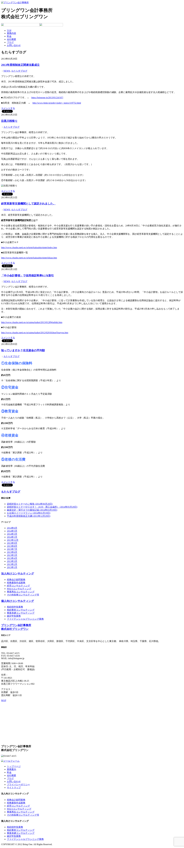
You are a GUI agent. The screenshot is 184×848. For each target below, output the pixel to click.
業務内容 (11, 33)
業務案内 (11, 769)
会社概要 (11, 39)
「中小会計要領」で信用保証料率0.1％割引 (27, 275)
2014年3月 (12, 534)
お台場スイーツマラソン (28, 513)
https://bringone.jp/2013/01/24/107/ (47, 97)
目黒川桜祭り (9, 120)
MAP (3, 700)
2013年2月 (12, 564)
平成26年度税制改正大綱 (28, 516)
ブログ (10, 42)
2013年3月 (12, 561)
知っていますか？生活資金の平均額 (23, 350)
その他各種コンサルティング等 (23, 594)
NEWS (6, 71)
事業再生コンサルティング (20, 591)
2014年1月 (12, 537)
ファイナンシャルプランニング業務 (25, 619)
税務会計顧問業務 (16, 579)
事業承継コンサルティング (20, 613)
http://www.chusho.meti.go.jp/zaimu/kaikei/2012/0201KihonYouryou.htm (34, 332)
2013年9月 (12, 543)
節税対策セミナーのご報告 (30, 504)
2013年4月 (12, 558)
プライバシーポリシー (18, 784)
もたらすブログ (19, 71)
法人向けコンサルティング (17, 573)
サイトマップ (14, 787)
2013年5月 (12, 555)
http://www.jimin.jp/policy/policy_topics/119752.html (56, 103)
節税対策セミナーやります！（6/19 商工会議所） (42, 507)
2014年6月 (12, 528)
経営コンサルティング (18, 585)
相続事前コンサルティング (20, 610)
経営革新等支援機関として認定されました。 (28, 203)
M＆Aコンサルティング (19, 588)
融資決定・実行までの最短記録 (32, 510)
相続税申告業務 (15, 607)
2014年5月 (12, 531)
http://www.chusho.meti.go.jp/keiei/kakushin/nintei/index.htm (29, 247)
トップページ (14, 766)
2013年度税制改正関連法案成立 (20, 64)
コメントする (8, 108)
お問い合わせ (14, 45)
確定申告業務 (14, 616)
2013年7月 (12, 549)
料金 (9, 36)
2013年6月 (12, 552)
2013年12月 (12, 540)
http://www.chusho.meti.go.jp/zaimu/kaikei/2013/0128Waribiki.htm (31, 322)
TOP (9, 30)
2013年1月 (12, 567)
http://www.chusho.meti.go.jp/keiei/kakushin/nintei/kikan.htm (29, 258)
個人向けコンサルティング (17, 600)
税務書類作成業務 (16, 582)
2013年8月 (12, 546)
